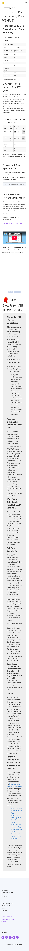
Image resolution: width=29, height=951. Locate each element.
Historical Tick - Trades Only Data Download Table (16, 828)
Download (23, 132)
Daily (10, 292)
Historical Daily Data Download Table (16, 810)
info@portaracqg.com (7, 919)
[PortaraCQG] (2, 3)
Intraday (17, 292)
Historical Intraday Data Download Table (14, 785)
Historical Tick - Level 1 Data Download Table (16, 837)
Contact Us (4, 921)
